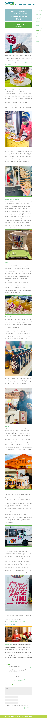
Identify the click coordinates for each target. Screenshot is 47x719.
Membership (7, 716)
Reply (30, 667)
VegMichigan (15, 675)
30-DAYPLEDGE (18, 4)
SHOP (34, 4)
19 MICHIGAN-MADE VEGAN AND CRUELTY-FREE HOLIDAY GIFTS (39, 27)
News (30, 716)
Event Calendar (25, 716)
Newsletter (17, 716)
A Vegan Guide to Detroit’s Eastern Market (17, 621)
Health (37, 38)
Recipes (37, 36)
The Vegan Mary (8, 644)
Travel (37, 33)
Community (37, 41)
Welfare (37, 39)
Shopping (38, 34)
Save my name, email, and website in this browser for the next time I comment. (17, 705)
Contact (34, 716)
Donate (12, 716)
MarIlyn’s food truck (10, 549)
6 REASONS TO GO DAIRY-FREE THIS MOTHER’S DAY (38, 17)
